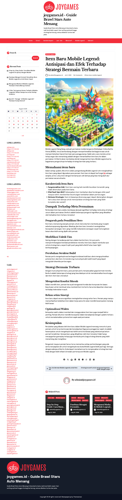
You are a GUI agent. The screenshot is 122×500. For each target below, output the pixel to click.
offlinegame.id (12, 319)
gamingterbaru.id (12, 312)
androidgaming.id (12, 273)
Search (13, 53)
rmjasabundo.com (13, 214)
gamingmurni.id (12, 338)
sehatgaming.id (12, 418)
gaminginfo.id (11, 334)
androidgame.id (12, 269)
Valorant (90, 40)
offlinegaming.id (12, 321)
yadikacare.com (12, 239)
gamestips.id (11, 293)
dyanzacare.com (12, 246)
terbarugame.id (12, 329)
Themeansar (77, 497)
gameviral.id (11, 440)
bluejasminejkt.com (13, 207)
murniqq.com (11, 175)
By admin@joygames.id (56, 75)
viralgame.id (11, 450)
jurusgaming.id (12, 351)
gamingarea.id (11, 347)
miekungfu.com (12, 211)
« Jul (22, 135)
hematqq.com (11, 173)
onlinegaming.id (12, 323)
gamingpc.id (11, 308)
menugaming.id (12, 353)
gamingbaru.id (11, 407)
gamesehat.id (11, 444)
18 (14, 124)
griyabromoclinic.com (14, 248)
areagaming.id (11, 355)
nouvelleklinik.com (13, 233)
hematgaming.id (12, 368)
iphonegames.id (12, 278)
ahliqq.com (10, 151)
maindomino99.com (13, 162)
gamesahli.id (11, 366)
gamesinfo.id (11, 284)
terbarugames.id (12, 330)
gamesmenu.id (12, 358)
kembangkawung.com (14, 218)
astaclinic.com (12, 241)
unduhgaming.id (12, 412)
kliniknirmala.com (12, 231)
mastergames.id (12, 401)
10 (9, 121)
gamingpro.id (11, 411)
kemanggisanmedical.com (15, 229)
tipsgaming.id (11, 304)
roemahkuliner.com (13, 194)
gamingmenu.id (12, 342)
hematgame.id (12, 399)
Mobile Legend (79, 40)
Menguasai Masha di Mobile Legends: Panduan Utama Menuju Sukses (21, 84)
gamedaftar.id (11, 442)
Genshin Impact (48, 40)
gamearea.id (11, 394)
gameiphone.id (12, 277)
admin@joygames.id (85, 380)
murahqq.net (11, 158)
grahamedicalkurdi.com (15, 244)
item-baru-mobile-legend (94, 75)
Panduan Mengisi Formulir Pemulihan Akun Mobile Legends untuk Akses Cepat (23, 78)
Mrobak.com (11, 209)
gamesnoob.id (11, 425)
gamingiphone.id (12, 301)
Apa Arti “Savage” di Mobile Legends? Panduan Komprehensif (21, 100)
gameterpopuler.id (13, 446)
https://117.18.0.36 (13, 149)
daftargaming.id (12, 416)
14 (27, 121)
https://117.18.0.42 (13, 156)
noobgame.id (11, 448)
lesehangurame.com (14, 188)
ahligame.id (10, 396)
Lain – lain (59, 40)
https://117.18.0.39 (13, 153)
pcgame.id (10, 325)
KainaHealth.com (12, 235)
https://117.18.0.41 (13, 160)
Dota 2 (38, 40)
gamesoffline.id (12, 290)
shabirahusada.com (13, 237)
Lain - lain (51, 397)
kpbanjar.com (11, 228)
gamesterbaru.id (12, 291)
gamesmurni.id (12, 360)
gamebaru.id (11, 437)
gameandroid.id (12, 275)
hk (104, 173)
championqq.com (12, 169)
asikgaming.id (11, 357)
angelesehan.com (13, 205)
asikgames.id (11, 381)
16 (37, 121)
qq (8, 256)
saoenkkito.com (12, 196)
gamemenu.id (11, 386)
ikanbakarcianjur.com (14, 222)
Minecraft (69, 40)
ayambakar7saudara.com (15, 190)
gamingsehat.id (12, 414)
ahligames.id (11, 377)
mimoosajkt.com (12, 216)
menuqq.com (11, 177)
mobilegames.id (12, 286)
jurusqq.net (11, 154)
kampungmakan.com (14, 200)
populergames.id (12, 435)
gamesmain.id (11, 364)
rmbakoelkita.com (13, 203)
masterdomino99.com (14, 166)
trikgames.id (11, 299)
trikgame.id (10, 271)
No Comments (78, 75)
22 (32, 124)
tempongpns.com (13, 192)
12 (18, 121)
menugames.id (12, 373)
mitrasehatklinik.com (14, 226)
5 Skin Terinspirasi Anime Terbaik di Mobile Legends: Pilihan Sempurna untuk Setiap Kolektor (23, 92)
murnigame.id (11, 390)
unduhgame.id (11, 452)
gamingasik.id (11, 344)
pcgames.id (11, 327)
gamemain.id (11, 383)
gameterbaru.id (12, 295)
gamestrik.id (11, 297)
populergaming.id (12, 420)
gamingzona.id (12, 349)
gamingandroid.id (12, 310)
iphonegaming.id (12, 316)
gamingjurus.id (12, 340)
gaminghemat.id (12, 336)
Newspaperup (66, 497)
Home (31, 40)
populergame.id (12, 453)
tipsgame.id (11, 332)
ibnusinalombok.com (14, 242)
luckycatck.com (12, 201)
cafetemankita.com (13, 213)
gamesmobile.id (12, 288)
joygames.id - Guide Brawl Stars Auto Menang (60, 19)
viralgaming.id (11, 422)
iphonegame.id (12, 314)
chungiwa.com (12, 220)
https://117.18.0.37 (13, 168)
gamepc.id (10, 280)
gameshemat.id (12, 375)
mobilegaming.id (12, 317)
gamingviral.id (11, 409)
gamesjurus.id (11, 362)
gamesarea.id (11, 392)
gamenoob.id (11, 433)
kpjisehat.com (11, 224)
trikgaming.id (11, 306)
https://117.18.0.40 (13, 171)
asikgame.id (11, 397)
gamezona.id (11, 388)
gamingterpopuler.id (13, 424)
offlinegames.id (12, 282)
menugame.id (11, 403)
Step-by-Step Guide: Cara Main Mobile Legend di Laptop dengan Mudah (22, 71)
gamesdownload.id (13, 431)
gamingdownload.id (13, 405)
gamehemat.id (12, 379)
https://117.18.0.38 (13, 164)
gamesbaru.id (11, 429)
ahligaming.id (11, 371)
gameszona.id (11, 370)
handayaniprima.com (14, 198)
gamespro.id (11, 427)
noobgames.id (11, 438)
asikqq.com (10, 147)
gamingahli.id (11, 345)
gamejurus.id (11, 385)
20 (23, 124)
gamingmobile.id (12, 303)
